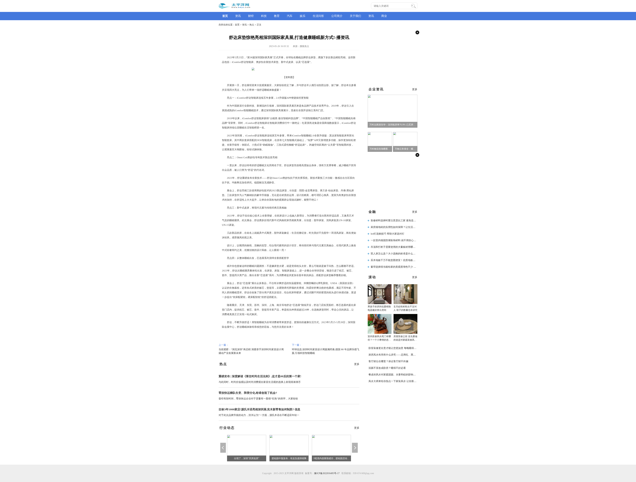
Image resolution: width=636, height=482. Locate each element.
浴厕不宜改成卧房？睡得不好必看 (387, 368)
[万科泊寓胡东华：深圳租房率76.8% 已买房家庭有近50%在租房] (392, 110)
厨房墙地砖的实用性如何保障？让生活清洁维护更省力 (400, 227)
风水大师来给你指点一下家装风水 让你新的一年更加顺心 (400, 381)
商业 (384, 16)
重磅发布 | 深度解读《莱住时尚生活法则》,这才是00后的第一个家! (260, 376)
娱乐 (302, 16)
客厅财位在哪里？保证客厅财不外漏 (388, 361)
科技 (264, 16)
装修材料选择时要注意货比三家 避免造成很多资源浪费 (401, 220)
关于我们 (355, 16)
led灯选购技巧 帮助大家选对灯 (387, 233)
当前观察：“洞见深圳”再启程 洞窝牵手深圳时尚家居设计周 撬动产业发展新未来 (251, 349)
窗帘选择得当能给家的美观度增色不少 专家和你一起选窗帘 (403, 266)
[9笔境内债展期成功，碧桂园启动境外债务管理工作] (331, 447)
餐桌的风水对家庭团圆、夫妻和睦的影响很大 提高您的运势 (401, 374)
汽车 (289, 16)
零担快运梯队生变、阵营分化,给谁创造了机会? (248, 392)
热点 (251, 25)
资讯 (238, 16)
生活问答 (318, 16)
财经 (251, 16)
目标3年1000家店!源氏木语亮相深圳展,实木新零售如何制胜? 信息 (259, 409)
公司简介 (337, 16)
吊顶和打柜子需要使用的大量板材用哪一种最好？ (398, 247)
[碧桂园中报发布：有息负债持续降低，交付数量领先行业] (289, 447)
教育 (277, 16)
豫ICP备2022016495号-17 (327, 473)
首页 (225, 16)
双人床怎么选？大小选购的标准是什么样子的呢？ (398, 253)
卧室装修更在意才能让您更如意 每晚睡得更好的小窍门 (399, 348)
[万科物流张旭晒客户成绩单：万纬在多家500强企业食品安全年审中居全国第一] (380, 141)
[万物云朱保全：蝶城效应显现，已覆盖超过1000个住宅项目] (405, 141)
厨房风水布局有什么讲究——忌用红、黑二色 (393, 354)
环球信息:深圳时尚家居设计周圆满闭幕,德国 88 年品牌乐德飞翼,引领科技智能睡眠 (325, 349)
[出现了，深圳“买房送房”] (246, 447)
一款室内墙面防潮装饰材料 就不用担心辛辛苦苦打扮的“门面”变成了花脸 (411, 240)
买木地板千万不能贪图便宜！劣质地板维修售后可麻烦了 (402, 260)
